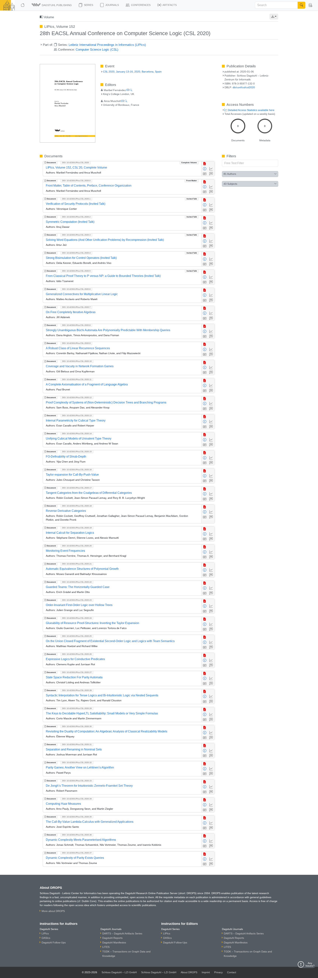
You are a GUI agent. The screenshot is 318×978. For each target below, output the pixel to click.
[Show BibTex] (211, 173)
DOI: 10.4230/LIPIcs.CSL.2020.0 (76, 181)
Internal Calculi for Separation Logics (70, 532)
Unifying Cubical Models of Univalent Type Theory (78, 438)
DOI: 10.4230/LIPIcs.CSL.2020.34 (77, 799)
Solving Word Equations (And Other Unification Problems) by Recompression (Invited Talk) (105, 239)
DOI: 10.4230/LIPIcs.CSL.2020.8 (76, 325)
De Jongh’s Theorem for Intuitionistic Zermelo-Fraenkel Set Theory (89, 785)
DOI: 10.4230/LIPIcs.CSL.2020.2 (76, 217)
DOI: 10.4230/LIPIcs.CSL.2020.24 (77, 618)
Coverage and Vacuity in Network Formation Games (80, 366)
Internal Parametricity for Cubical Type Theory (75, 420)
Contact (231, 972)
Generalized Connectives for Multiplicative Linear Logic (82, 294)
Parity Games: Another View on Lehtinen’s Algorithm (80, 767)
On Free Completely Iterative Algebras (71, 312)
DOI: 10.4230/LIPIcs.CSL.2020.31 (77, 744)
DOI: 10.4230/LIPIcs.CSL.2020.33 (77, 781)
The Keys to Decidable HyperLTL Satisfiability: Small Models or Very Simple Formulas (102, 713)
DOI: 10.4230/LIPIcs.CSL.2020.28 (77, 690)
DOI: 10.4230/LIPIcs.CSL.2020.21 (77, 564)
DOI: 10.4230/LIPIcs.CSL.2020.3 (76, 235)
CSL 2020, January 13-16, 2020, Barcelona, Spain (132, 71)
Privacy (218, 972)
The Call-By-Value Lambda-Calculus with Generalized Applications (89, 821)
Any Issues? (310, 964)
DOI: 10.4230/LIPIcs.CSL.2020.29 (77, 708)
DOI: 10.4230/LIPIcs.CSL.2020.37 (77, 853)
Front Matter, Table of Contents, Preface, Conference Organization (88, 185)
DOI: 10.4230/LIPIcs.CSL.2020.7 (76, 307)
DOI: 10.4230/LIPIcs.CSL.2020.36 (77, 835)
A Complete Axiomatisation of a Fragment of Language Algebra (87, 384)
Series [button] (88, 4)
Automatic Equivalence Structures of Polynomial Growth (82, 568)
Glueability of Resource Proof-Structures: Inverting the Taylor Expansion (92, 623)
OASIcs (46, 937)
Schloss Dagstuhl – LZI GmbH (119, 972)
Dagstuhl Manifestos (114, 942)
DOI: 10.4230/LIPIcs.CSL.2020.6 (76, 289)
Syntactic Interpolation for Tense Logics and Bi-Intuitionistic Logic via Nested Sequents (102, 695)
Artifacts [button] (169, 4)
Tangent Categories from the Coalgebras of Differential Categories (89, 492)
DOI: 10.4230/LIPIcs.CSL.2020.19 (77, 528)
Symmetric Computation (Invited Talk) (70, 221)
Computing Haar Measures (63, 803)
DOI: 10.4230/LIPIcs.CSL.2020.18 (77, 506)
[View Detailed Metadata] (205, 168)
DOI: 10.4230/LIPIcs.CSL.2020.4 (76, 253)
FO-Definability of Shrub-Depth (66, 456)
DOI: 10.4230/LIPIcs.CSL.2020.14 (77, 434)
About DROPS (189, 972)
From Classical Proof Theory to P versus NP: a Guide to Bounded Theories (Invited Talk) (103, 275)
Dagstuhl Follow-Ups (54, 942)
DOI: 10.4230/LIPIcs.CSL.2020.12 (77, 397)
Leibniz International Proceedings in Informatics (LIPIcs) (107, 45)
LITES (105, 946)
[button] (52, 5)
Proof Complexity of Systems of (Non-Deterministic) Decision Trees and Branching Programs (106, 402)
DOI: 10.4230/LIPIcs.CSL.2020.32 (77, 762)
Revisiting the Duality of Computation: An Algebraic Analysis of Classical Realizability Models (106, 731)
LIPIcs (45, 933)
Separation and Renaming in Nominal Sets (74, 749)
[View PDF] (205, 163)
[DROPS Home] (23, 5)
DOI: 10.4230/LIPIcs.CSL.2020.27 (77, 672)
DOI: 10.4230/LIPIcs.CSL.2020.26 (77, 654)
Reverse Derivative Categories (66, 510)
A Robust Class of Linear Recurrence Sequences (78, 348)
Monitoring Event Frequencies (65, 550)
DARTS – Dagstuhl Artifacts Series (122, 933)
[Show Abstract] (205, 173)
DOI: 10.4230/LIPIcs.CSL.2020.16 (77, 470)
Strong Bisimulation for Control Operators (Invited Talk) (81, 257)
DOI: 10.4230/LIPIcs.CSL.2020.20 (77, 546)
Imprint (206, 972)
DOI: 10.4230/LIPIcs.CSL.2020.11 (76, 379)
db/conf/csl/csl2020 (244, 87)
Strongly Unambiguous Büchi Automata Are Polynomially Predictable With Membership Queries (108, 330)
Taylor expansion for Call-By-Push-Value (72, 474)
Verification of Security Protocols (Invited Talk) (75, 203)
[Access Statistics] (211, 168)
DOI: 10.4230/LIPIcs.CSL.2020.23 (77, 600)
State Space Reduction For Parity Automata (74, 677)
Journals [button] (112, 4)
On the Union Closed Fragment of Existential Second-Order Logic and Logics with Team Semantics (110, 641)
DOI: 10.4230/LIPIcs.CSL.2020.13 (77, 415)
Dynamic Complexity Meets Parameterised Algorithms (81, 839)
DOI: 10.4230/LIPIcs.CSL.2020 (75, 163)
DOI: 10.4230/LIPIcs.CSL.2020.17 (77, 488)
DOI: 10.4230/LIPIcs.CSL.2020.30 (77, 726)
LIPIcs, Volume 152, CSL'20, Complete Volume (76, 167)
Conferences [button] (140, 4)
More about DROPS (53, 911)
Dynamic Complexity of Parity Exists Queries (75, 857)
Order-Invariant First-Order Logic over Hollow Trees (79, 605)
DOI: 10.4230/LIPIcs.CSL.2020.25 (77, 636)
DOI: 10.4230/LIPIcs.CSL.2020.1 (76, 199)
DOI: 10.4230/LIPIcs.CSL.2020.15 (77, 452)
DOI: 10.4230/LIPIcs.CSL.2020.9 (76, 343)
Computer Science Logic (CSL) (97, 49)
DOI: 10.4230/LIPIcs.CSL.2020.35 (77, 817)
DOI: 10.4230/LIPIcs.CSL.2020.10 (77, 361)
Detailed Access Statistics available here (250, 110)
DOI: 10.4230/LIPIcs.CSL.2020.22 (77, 582)
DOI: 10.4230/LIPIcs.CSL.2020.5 (76, 271)
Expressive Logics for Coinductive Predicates (75, 659)
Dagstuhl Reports (112, 937)
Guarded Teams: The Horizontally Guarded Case (77, 587)
